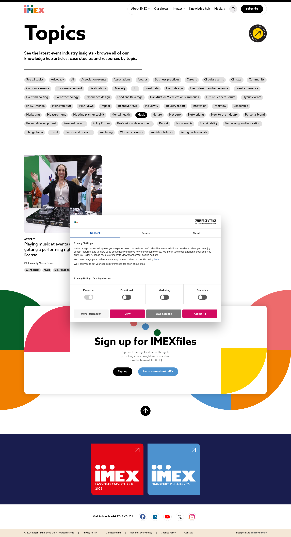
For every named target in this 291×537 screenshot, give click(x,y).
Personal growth (74, 123)
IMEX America (35, 106)
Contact (188, 533)
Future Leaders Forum (220, 97)
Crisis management (69, 88)
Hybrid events (252, 97)
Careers (192, 79)
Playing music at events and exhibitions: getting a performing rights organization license (61, 249)
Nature (157, 114)
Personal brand (255, 114)
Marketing (33, 114)
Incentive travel (128, 106)
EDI (135, 88)
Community (257, 79)
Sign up (122, 371)
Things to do (34, 132)
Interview (220, 106)
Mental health (121, 114)
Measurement (56, 114)
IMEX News (86, 106)
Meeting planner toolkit (88, 114)
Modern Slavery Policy (141, 533)
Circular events (214, 79)
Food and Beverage (130, 97)
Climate (236, 79)
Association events (93, 79)
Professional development (134, 123)
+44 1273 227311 (122, 516)
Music (141, 114)
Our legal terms (113, 533)
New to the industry (224, 114)
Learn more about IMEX (158, 371)
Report (163, 123)
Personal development (41, 123)
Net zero (175, 114)
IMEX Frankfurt (61, 106)
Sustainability (208, 123)
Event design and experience (209, 88)
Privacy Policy (90, 533)
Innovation (199, 106)
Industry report (175, 106)
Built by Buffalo (259, 533)
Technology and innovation (242, 123)
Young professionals (194, 132)
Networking (196, 114)
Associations (122, 79)
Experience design (98, 97)
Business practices (167, 79)
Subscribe (252, 9)
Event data (152, 88)
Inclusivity (151, 106)
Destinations (98, 88)
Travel (54, 132)
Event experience (247, 88)
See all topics (35, 79)
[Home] (34, 9)
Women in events (131, 132)
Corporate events (37, 88)
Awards (143, 79)
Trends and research (78, 132)
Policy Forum (101, 123)
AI (72, 79)
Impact (105, 106)
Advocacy (57, 79)
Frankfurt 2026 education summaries (174, 97)
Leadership (241, 106)
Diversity (119, 88)
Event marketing (37, 97)
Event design (174, 88)
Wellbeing (106, 132)
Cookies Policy (168, 533)
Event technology (66, 97)
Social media (184, 123)
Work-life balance (162, 132)
